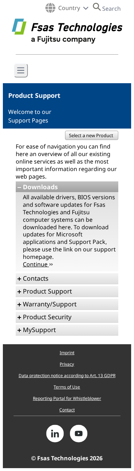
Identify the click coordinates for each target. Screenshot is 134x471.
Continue (36, 264)
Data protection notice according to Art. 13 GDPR (67, 375)
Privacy (67, 364)
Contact (67, 410)
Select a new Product (91, 135)
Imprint (67, 353)
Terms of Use (67, 387)
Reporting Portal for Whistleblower (67, 398)
